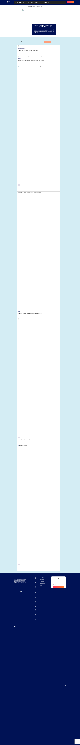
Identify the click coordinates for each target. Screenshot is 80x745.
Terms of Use (57, 685)
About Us (21, 2)
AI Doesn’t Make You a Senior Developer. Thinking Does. (28, 50)
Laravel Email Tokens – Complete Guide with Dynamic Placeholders (30, 313)
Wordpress (42, 581)
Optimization (42, 583)
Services (45, 2)
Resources (37, 2)
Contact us (70, 1)
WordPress (19, 58)
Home (16, 2)
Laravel (19, 311)
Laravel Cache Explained (22, 566)
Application (42, 579)
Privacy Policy (63, 685)
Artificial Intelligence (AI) (21, 48)
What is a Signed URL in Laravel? (24, 439)
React (41, 585)
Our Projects (30, 2)
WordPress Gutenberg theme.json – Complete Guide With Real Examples (31, 60)
